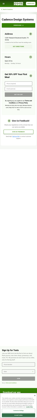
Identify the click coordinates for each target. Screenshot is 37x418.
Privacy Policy (23, 103)
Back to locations (8, 9)
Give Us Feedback (18, 131)
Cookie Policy (29, 407)
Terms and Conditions (11, 383)
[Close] (35, 395)
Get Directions (18, 46)
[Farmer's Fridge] (18, 3)
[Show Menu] (3, 4)
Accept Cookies (18, 415)
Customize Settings (18, 410)
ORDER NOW (30, 3)
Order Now (17, 25)
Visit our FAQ (15, 136)
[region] (18, 405)
